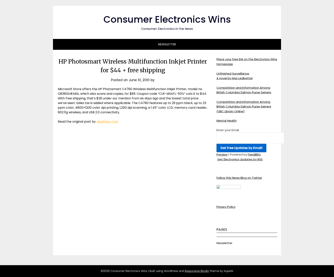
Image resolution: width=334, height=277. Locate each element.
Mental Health (226, 121)
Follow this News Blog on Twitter (239, 178)
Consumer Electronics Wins (167, 19)
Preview (221, 154)
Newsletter (167, 44)
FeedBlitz (254, 154)
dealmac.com (107, 121)
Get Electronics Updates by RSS (240, 159)
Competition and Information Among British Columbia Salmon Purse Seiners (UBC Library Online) (243, 106)
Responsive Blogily (197, 271)
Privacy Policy (225, 207)
